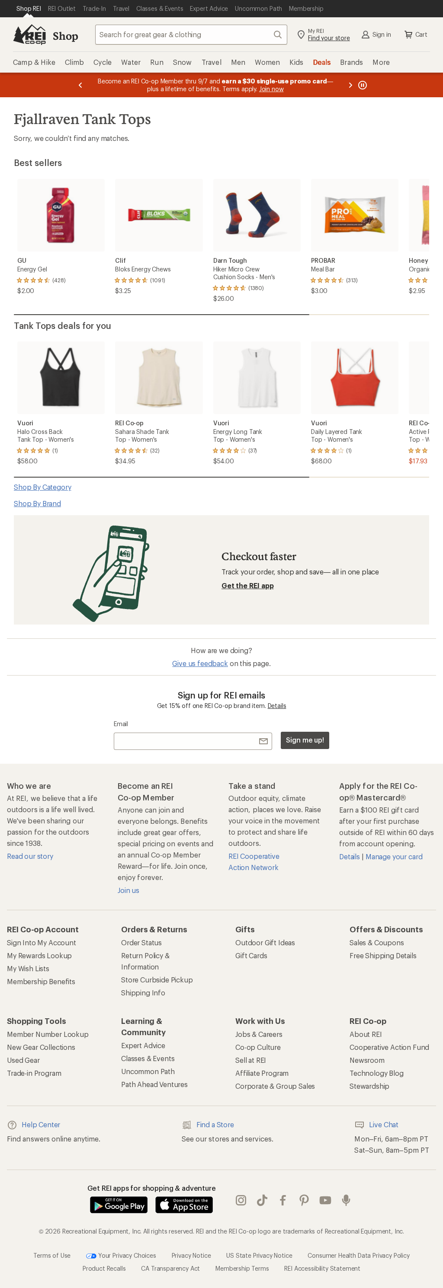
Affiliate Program (262, 1073)
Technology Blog (377, 1073)
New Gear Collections (41, 1047)
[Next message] (350, 85)
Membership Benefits (41, 981)
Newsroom (367, 1060)
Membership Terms (242, 1268)
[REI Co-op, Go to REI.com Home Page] (29, 34)
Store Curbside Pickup (157, 980)
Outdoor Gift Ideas (265, 942)
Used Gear (23, 1060)
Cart (421, 34)
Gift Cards (251, 955)
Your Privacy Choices (126, 1255)
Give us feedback (200, 663)
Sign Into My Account (41, 942)
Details (277, 705)
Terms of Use (52, 1255)
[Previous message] (80, 85)
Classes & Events (147, 1058)
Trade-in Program (34, 1073)
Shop (65, 35)
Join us (128, 890)
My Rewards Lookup (39, 955)
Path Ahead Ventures (154, 1084)
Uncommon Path (148, 1071)
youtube (325, 1201)
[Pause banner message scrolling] (362, 85)
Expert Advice (143, 1045)
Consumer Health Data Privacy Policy (358, 1255)
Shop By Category (42, 487)
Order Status (141, 942)
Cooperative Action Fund (389, 1047)
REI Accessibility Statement (322, 1268)
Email (121, 723)
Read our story (30, 856)
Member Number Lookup (48, 1034)
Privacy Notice (191, 1255)
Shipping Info (143, 992)
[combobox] (191, 35)
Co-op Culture (258, 1047)
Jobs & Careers (258, 1034)
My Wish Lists (28, 968)
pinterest (304, 1201)
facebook (283, 1201)
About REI (366, 1034)
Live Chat (383, 1124)
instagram (241, 1201)
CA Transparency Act (170, 1268)
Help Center (41, 1124)
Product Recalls (104, 1268)
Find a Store (215, 1124)
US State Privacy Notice (259, 1255)
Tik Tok (262, 1201)
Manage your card (394, 856)
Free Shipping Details (383, 955)
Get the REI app (248, 585)
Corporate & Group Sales (275, 1086)
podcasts (346, 1201)
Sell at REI (250, 1060)
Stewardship (369, 1086)
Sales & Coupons (377, 942)
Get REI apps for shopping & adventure (151, 1188)
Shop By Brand (37, 503)
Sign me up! (305, 740)
